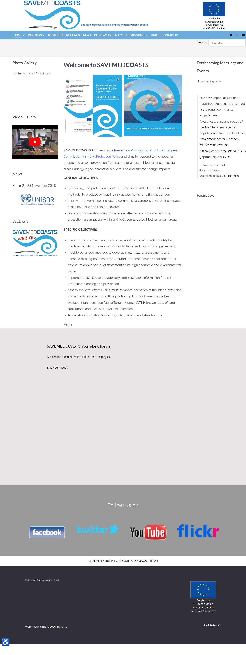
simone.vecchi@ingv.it (53, 626)
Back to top (211, 625)
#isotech (232, 139)
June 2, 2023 (231, 175)
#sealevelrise (219, 145)
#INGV (204, 145)
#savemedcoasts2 (213, 139)
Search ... (202, 42)
